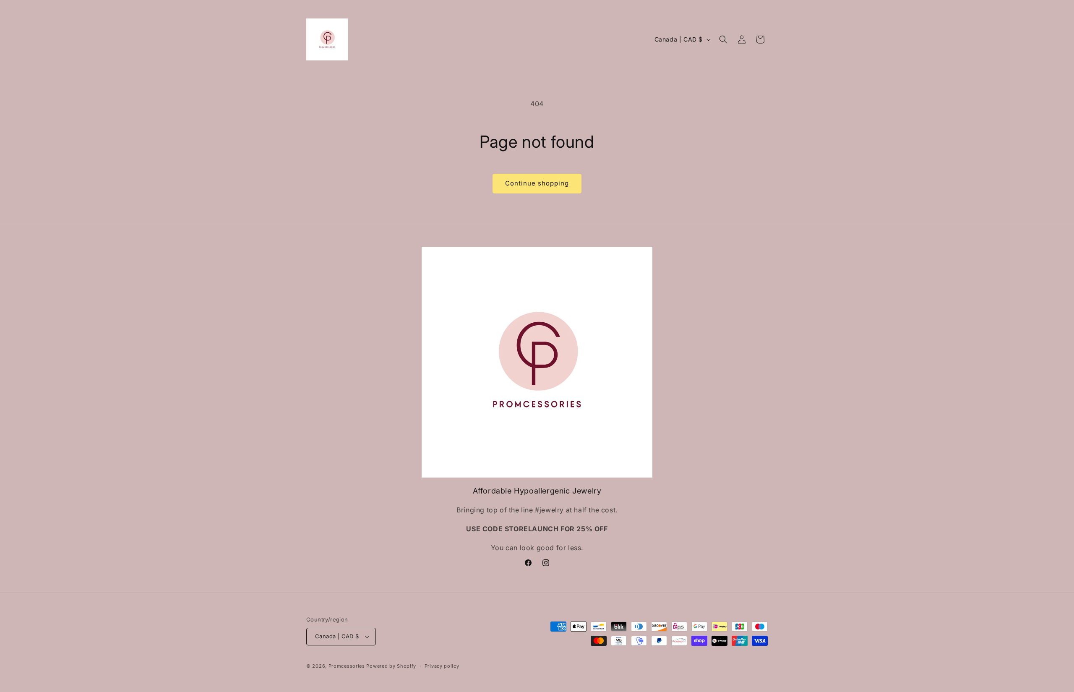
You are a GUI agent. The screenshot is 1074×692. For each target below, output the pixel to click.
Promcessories (346, 666)
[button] (723, 39)
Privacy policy (442, 666)
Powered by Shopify (391, 666)
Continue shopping (537, 183)
